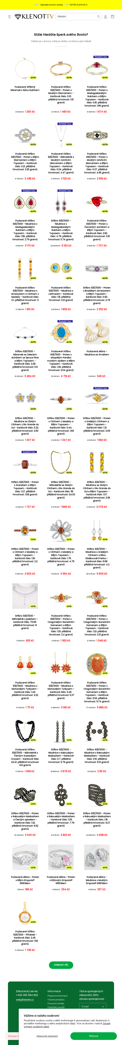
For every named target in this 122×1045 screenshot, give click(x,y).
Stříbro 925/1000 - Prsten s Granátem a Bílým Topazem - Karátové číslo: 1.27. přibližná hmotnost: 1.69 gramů (25, 488)
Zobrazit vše (61, 964)
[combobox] (78, 16)
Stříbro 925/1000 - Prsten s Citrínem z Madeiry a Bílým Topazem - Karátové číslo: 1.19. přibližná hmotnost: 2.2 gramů (25, 556)
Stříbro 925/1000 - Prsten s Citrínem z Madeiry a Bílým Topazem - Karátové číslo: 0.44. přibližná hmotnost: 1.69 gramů (61, 426)
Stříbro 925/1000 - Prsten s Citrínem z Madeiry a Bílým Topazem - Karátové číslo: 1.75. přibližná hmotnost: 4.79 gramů (61, 556)
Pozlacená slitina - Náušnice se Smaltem (97, 353)
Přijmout (93, 1036)
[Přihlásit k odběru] (102, 1006)
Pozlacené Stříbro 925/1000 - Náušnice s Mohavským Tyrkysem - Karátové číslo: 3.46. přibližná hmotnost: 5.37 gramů (61, 690)
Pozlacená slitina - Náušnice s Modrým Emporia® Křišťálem (97, 880)
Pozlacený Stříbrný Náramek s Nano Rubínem (25, 88)
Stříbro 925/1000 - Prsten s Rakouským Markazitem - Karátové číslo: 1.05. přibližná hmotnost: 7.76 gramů (61, 819)
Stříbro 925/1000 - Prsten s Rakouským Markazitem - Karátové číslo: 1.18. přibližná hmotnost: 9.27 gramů (97, 819)
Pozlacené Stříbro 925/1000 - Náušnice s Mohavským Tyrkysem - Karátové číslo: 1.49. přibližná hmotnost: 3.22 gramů (25, 690)
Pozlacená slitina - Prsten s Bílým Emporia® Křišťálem (25, 880)
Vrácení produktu (55, 999)
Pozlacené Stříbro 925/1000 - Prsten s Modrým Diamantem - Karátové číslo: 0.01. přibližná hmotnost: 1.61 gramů (61, 94)
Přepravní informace (57, 996)
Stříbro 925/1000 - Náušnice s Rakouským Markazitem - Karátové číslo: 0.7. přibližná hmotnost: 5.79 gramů (61, 756)
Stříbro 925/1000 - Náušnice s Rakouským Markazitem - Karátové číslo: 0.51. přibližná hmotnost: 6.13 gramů (97, 756)
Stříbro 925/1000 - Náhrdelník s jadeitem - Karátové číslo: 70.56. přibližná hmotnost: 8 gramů (25, 622)
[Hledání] (98, 16)
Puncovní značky (55, 1003)
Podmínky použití (55, 1007)
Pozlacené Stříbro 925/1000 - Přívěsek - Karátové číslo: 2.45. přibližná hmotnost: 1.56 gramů (25, 937)
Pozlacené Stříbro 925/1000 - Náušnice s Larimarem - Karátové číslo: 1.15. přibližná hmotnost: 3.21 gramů (61, 294)
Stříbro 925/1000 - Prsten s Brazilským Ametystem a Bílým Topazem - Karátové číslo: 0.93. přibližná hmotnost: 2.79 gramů (97, 295)
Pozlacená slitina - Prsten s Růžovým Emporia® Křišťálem (61, 880)
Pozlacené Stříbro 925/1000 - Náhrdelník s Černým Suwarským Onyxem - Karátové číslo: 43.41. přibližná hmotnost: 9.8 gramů (25, 757)
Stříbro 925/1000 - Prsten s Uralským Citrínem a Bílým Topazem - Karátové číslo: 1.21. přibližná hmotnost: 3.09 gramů (97, 426)
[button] (9, 16)
